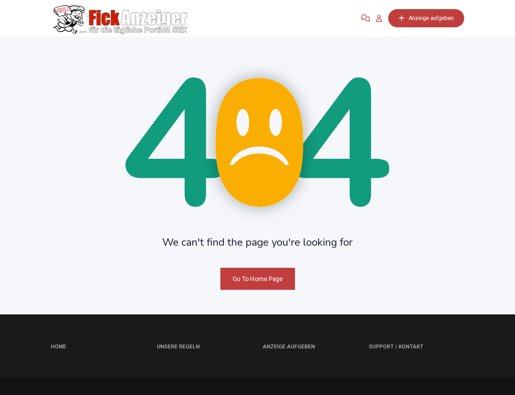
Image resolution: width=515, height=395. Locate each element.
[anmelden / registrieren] (379, 18)
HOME (58, 346)
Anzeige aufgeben (431, 18)
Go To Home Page (258, 278)
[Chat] (365, 18)
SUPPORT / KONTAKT (396, 346)
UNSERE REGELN (178, 346)
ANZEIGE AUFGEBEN (289, 346)
